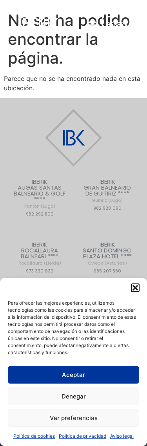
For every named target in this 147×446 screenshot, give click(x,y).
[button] (135, 288)
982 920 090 (107, 208)
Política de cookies (34, 436)
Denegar (74, 396)
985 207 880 (107, 271)
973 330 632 (39, 271)
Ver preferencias (74, 418)
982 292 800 (40, 214)
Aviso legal (122, 436)
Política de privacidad (82, 436)
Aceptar (73, 374)
